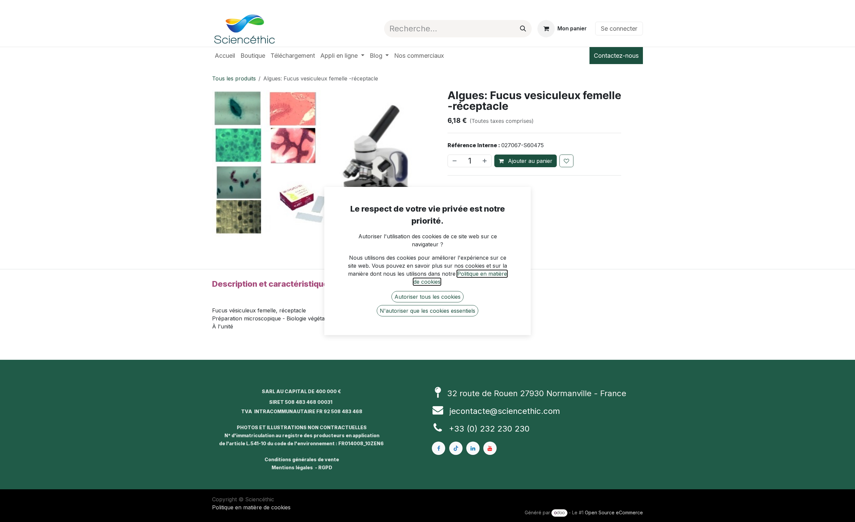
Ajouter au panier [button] (529, 161)
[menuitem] (225, 55)
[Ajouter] (485, 161)
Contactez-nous (616, 55)
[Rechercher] (523, 28)
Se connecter (619, 28)
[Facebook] (438, 448)
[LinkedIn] (473, 448)
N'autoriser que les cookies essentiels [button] (427, 310)
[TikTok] (456, 448)
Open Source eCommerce (614, 512)
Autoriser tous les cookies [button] (427, 296)
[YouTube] (490, 448)
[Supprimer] (454, 161)
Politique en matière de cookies (251, 507)
